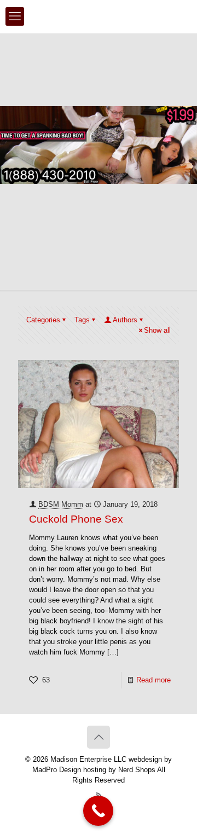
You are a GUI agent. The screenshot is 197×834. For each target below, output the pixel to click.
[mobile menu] (14, 16)
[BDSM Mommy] (98, 16)
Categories (43, 320)
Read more (153, 680)
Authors (125, 320)
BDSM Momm (60, 504)
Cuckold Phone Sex (76, 519)
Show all (157, 330)
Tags (82, 320)
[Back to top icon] (98, 737)
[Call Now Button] (98, 811)
